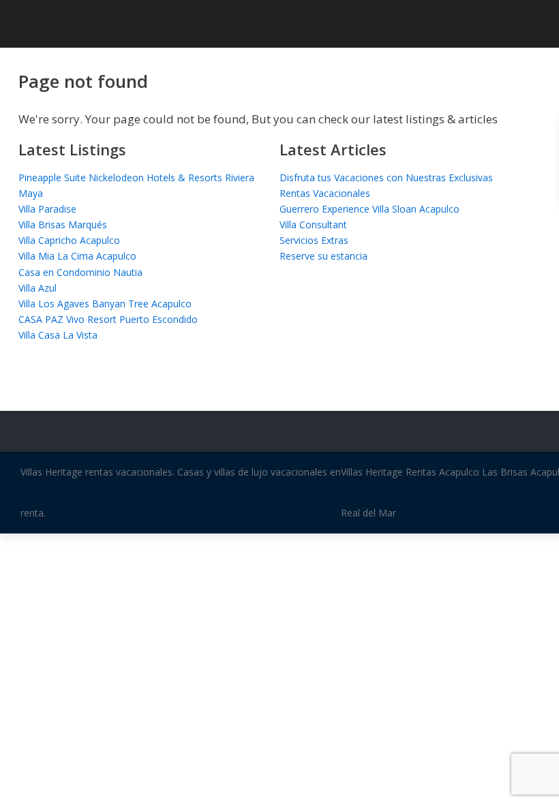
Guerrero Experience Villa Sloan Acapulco (369, 208)
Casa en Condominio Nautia (80, 272)
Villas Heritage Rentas (388, 471)
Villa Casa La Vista (57, 334)
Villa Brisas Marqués (62, 224)
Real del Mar (368, 512)
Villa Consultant (313, 224)
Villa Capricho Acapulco (69, 240)
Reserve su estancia (323, 255)
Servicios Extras (314, 240)
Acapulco (459, 471)
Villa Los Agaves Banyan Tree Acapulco (105, 303)
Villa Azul (37, 287)
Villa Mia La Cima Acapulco (77, 255)
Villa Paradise (47, 208)
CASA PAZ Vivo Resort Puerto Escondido (108, 319)
